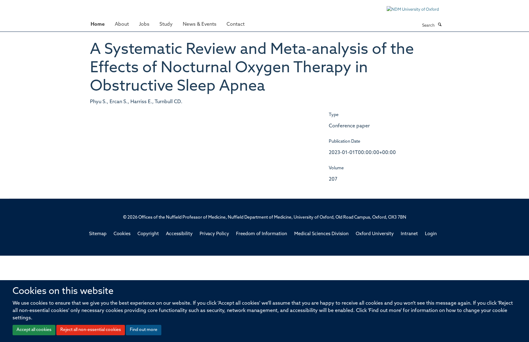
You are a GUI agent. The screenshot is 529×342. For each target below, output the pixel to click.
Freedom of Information (261, 234)
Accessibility (179, 234)
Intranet (409, 234)
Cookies (122, 234)
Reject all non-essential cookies (90, 330)
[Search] (439, 25)
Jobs (144, 24)
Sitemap (98, 234)
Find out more (143, 330)
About (122, 24)
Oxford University (375, 234)
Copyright (148, 234)
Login (431, 234)
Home (98, 24)
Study (166, 24)
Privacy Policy (214, 234)
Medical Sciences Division (321, 234)
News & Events (199, 24)
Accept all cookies (34, 330)
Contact (236, 24)
